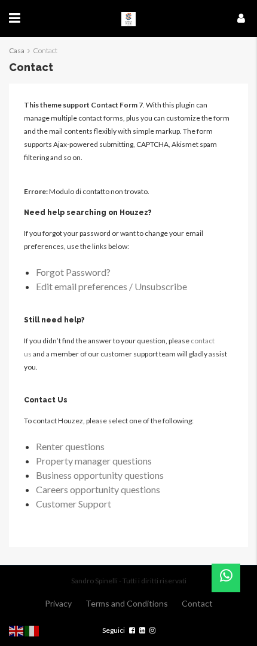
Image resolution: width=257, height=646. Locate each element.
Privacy (58, 603)
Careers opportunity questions (98, 489)
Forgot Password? (73, 272)
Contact (197, 603)
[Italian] (32, 629)
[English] (17, 629)
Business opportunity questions (100, 475)
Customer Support (73, 503)
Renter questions (70, 446)
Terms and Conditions (126, 603)
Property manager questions (94, 460)
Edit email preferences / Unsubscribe (111, 286)
